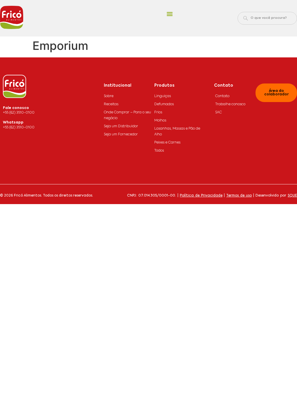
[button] (169, 14)
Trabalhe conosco (230, 104)
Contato (222, 96)
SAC (218, 112)
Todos (159, 150)
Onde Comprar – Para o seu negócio (127, 115)
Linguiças (162, 96)
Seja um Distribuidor (121, 126)
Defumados (164, 104)
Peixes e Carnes (167, 142)
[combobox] (267, 18)
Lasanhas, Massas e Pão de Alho (177, 131)
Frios (158, 112)
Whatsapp (13, 122)
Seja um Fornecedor (121, 134)
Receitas (111, 104)
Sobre (108, 96)
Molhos (160, 120)
